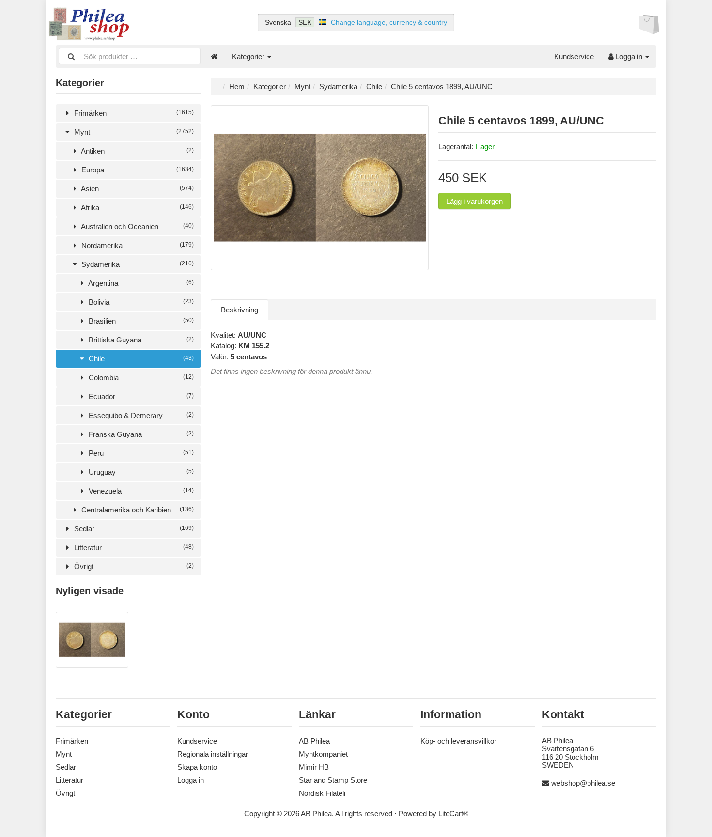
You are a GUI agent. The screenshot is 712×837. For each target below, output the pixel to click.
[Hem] (214, 56)
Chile (140, 359)
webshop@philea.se (583, 783)
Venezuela (140, 491)
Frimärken (133, 113)
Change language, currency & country (389, 22)
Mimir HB (314, 767)
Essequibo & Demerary (140, 415)
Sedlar (133, 529)
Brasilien (140, 321)
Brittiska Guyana (140, 340)
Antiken (136, 151)
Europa (136, 170)
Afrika (136, 207)
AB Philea (314, 741)
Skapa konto (197, 767)
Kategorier (249, 56)
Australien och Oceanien (136, 226)
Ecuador (140, 396)
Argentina (140, 283)
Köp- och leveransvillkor (458, 741)
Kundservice (574, 56)
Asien (136, 189)
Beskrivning (239, 310)
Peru (140, 453)
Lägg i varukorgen (474, 201)
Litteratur (133, 547)
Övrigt (133, 566)
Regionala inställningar (212, 754)
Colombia (140, 377)
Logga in (629, 56)
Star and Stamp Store (333, 780)
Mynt (133, 132)
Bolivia (140, 302)
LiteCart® (453, 813)
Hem (237, 86)
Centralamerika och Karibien (136, 510)
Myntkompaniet (323, 754)
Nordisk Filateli (322, 793)
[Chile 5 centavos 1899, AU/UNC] (92, 665)
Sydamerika (136, 264)
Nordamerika (136, 245)
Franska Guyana (140, 434)
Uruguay (140, 472)
